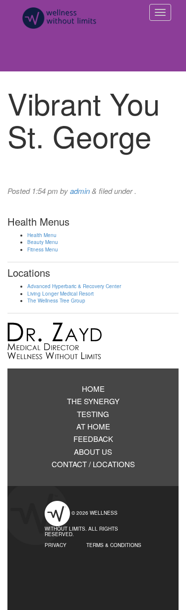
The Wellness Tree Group (56, 300)
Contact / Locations (93, 464)
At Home (93, 426)
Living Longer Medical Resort (60, 293)
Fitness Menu (42, 249)
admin (80, 190)
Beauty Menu (42, 242)
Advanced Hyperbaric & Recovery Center (74, 286)
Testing (93, 414)
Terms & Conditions (113, 545)
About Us (93, 451)
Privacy (55, 545)
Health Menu (42, 235)
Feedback (93, 438)
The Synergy (93, 401)
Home (93, 388)
